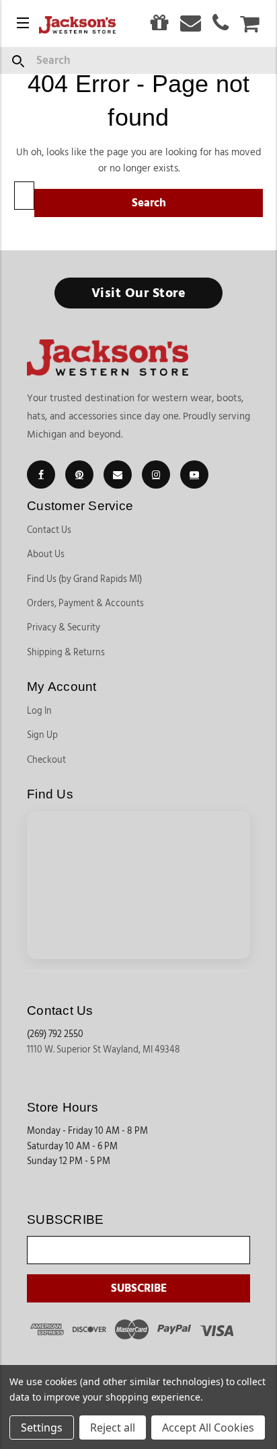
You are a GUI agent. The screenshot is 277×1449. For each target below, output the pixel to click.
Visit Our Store (138, 293)
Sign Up (42, 735)
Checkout (46, 760)
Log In (39, 711)
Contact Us (49, 530)
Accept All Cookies (208, 1427)
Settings (42, 1427)
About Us (46, 554)
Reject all (112, 1427)
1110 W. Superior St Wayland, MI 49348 (103, 1049)
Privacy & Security (63, 627)
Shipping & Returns (66, 652)
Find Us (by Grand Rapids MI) (84, 579)
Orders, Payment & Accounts (85, 603)
